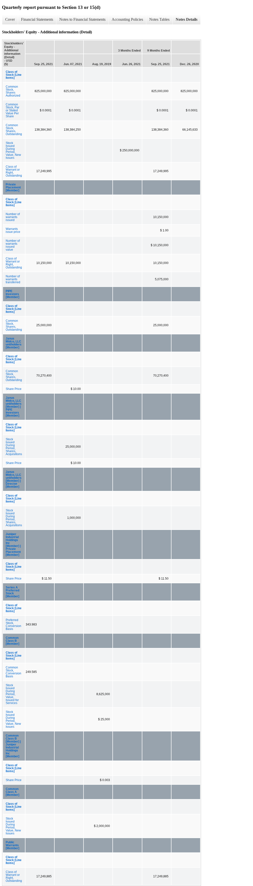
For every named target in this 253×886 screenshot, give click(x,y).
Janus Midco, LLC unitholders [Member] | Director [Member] (13, 479)
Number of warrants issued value (13, 245)
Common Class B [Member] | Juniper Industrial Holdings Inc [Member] (13, 746)
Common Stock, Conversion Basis (13, 672)
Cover (10, 19)
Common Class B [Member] (12, 640)
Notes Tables (159, 19)
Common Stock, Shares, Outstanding (14, 130)
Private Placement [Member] (13, 187)
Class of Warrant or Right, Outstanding (14, 171)
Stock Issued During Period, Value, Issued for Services (12, 694)
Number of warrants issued (13, 217)
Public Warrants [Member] (12, 845)
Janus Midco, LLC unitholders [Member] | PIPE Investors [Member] (13, 406)
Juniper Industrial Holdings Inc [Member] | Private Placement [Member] (13, 544)
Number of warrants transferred (13, 279)
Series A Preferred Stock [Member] (12, 592)
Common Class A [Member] (12, 791)
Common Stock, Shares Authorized (13, 91)
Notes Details (186, 19)
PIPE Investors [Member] (12, 294)
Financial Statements (37, 19)
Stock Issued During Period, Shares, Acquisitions (14, 447)
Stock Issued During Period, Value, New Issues (13, 150)
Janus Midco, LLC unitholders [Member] (13, 343)
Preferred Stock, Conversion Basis (13, 624)
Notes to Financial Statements (82, 19)
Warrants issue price (13, 230)
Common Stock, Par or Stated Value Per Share (12, 110)
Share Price (13, 388)
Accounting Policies (127, 19)
